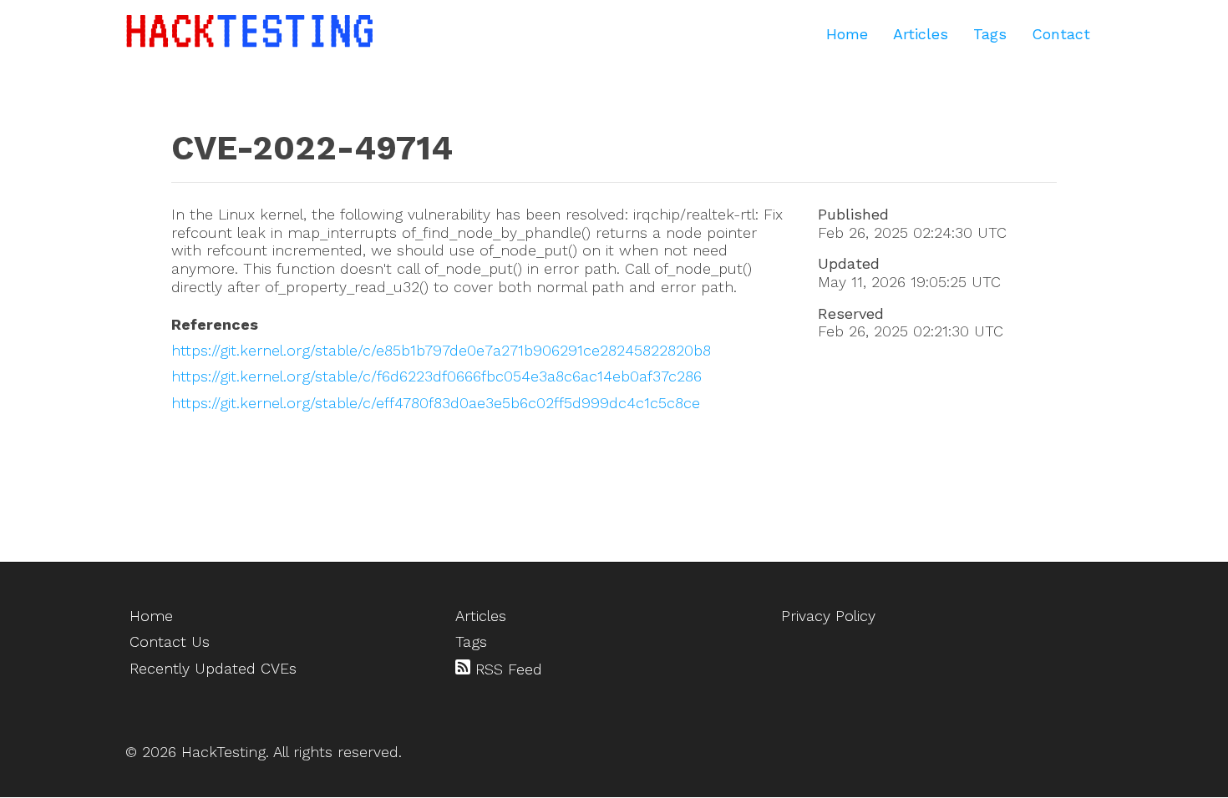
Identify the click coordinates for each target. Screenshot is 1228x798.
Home (847, 34)
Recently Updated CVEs (213, 668)
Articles (920, 34)
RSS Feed (506, 669)
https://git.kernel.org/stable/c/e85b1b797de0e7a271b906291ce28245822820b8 (441, 350)
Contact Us (169, 641)
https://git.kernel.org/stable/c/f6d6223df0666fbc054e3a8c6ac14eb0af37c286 (436, 376)
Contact (1061, 34)
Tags (990, 34)
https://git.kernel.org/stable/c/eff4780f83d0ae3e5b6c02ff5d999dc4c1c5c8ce (435, 403)
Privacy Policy (828, 615)
